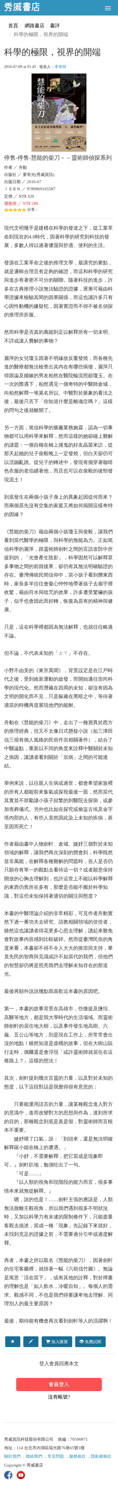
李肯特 (60, 67)
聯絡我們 (34, 1456)
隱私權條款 (101, 1456)
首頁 (13, 25)
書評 (55, 25)
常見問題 (55, 1456)
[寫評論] (30, 1341)
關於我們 (12, 1456)
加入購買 (59, 1341)
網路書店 (34, 25)
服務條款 (77, 1456)
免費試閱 (92, 1341)
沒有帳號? (59, 1397)
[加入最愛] (12, 1341)
